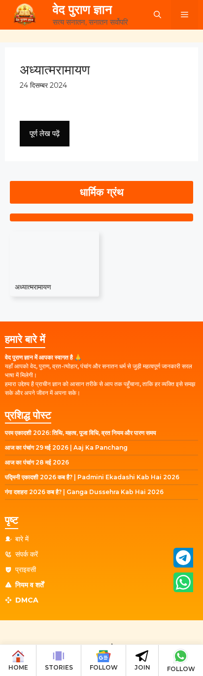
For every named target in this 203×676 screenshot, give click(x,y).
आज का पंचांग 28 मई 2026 (37, 462)
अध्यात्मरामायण (33, 287)
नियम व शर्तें (29, 584)
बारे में (22, 538)
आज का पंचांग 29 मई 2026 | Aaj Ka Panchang (66, 447)
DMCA (26, 600)
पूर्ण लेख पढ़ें (45, 133)
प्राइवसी (25, 569)
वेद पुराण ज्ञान (82, 9)
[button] (157, 15)
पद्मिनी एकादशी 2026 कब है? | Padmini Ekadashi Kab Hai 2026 (92, 477)
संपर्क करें (26, 554)
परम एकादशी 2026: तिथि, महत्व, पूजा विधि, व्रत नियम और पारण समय (80, 432)
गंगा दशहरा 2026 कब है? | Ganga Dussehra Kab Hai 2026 (84, 492)
